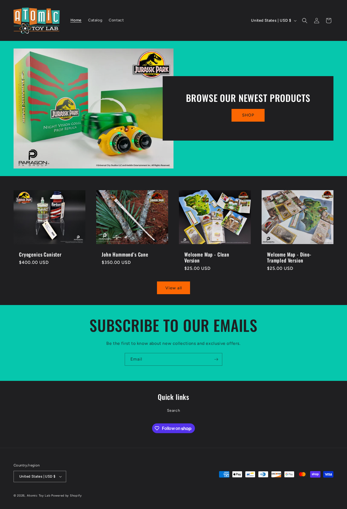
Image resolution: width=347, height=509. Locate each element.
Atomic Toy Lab (38, 495)
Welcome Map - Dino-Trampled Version (289, 257)
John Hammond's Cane (125, 254)
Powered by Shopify (66, 495)
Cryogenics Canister (40, 254)
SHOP (248, 115)
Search (173, 410)
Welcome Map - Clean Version (206, 257)
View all (173, 288)
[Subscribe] (216, 359)
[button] (305, 21)
